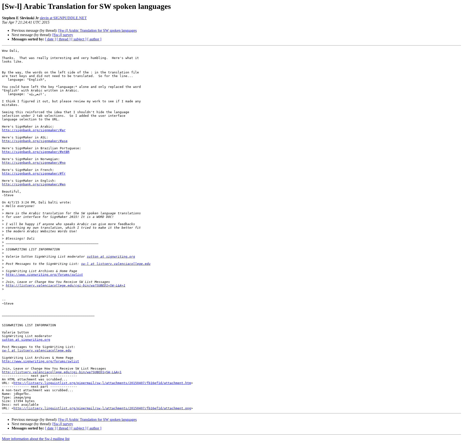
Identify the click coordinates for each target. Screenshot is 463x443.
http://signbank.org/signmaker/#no (34, 162)
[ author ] (94, 39)
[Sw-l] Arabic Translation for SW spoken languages (97, 30)
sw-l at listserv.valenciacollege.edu (115, 264)
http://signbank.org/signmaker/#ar (34, 130)
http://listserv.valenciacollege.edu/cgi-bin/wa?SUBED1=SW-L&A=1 (65, 285)
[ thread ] (63, 39)
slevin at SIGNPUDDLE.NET (63, 18)
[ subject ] (78, 39)
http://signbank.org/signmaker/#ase (35, 141)
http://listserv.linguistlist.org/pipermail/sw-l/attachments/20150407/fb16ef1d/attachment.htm (102, 383)
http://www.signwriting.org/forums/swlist (44, 274)
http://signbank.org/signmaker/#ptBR (35, 152)
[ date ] (50, 39)
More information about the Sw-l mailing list (35, 439)
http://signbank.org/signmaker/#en (34, 184)
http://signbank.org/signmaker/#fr (34, 173)
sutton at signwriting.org (111, 256)
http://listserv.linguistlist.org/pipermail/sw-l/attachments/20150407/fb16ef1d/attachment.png (102, 408)
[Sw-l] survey (62, 35)
